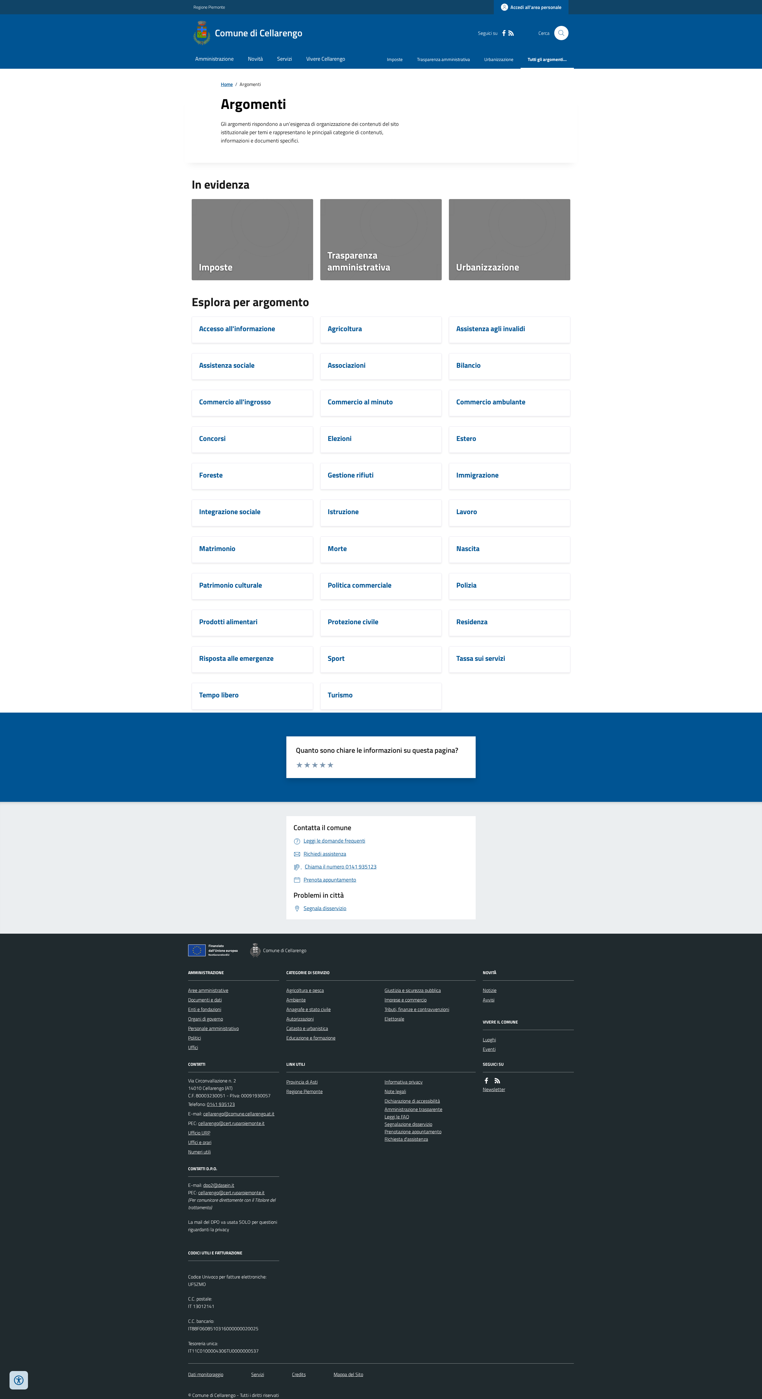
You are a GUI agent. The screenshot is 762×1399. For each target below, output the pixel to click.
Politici (194, 1037)
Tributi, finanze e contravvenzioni (417, 1009)
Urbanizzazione (498, 59)
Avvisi (488, 999)
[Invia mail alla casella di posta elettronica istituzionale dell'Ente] (238, 1113)
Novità (255, 59)
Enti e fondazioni (204, 1009)
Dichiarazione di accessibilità (412, 1100)
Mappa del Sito (348, 1374)
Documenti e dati (205, 999)
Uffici (193, 1047)
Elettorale (394, 1018)
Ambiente (296, 999)
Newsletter (494, 1089)
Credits (299, 1374)
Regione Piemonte (209, 7)
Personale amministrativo (213, 1028)
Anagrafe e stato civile (308, 1009)
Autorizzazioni (300, 1018)
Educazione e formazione (310, 1037)
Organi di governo (205, 1018)
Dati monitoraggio (205, 1374)
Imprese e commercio (406, 999)
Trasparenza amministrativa (443, 59)
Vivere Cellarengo (325, 59)
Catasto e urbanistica (307, 1028)
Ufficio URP (199, 1132)
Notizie (489, 990)
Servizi (284, 59)
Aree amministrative (208, 990)
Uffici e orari (199, 1142)
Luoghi (489, 1039)
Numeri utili (199, 1151)
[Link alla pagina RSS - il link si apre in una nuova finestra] (511, 33)
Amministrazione (214, 59)
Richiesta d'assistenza (406, 1139)
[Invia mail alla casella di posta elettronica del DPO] (218, 1185)
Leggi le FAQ (397, 1116)
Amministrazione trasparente (413, 1109)
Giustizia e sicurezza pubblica (413, 990)
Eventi (489, 1049)
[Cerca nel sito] (559, 33)
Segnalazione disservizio (408, 1124)
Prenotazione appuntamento (413, 1131)
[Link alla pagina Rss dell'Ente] (497, 1081)
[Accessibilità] (19, 1380)
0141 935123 (221, 1104)
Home (227, 84)
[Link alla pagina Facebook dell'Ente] (486, 1081)
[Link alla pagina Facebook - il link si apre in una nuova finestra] (504, 33)
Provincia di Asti (302, 1081)
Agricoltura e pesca (305, 990)
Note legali (395, 1091)
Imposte (395, 59)
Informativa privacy (404, 1081)
